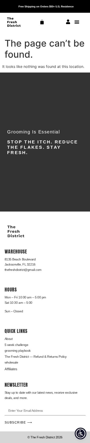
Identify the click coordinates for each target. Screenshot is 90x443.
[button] (77, 22)
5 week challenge (16, 345)
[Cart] (42, 22)
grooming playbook (18, 350)
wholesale (11, 362)
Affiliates (11, 369)
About (9, 339)
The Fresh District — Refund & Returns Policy (36, 356)
